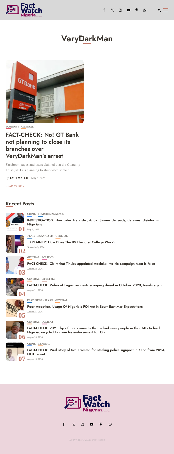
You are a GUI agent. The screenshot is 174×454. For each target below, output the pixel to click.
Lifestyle (48, 279)
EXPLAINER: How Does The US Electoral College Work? (71, 242)
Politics (47, 257)
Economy (12, 126)
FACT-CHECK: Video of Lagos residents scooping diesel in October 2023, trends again (94, 285)
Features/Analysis (51, 214)
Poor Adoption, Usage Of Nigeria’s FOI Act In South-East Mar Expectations (85, 306)
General (27, 126)
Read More (14, 186)
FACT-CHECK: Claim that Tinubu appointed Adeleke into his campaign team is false (91, 263)
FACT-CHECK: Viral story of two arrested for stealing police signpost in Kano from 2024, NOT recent (96, 352)
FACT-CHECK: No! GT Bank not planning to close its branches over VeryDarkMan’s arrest (42, 145)
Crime (31, 214)
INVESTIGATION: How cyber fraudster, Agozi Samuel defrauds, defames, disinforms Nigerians (93, 222)
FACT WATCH (19, 178)
